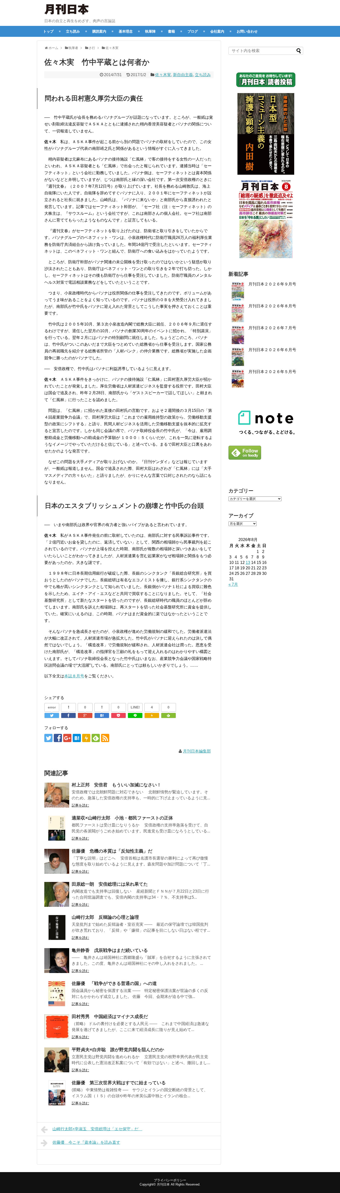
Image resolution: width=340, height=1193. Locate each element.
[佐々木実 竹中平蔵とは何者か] (101, 715)
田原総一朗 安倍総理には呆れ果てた (110, 884)
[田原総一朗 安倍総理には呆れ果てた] (56, 894)
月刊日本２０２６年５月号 (272, 372)
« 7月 (233, 584)
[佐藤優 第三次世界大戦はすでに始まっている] (56, 1093)
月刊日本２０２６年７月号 (272, 328)
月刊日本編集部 (197, 751)
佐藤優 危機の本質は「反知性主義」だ (112, 851)
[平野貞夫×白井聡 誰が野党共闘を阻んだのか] (56, 1059)
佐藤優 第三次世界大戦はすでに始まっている (119, 1082)
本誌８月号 (74, 676)
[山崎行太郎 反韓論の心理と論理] (56, 927)
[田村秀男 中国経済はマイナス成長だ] (56, 1026)
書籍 (171, 31)
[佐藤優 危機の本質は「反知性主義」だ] (56, 861)
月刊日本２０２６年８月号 (272, 306)
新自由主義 (183, 75)
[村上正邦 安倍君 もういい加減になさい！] (56, 795)
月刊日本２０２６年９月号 (272, 284)
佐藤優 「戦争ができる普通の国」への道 (114, 983)
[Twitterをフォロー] (48, 738)
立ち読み (73, 31)
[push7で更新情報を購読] (86, 738)
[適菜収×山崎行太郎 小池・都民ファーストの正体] (56, 828)
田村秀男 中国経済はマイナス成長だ (110, 1016)
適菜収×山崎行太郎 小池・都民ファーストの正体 (122, 817)
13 (248, 562)
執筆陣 (150, 31)
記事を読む (80, 805)
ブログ (192, 31)
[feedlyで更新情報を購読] (96, 738)
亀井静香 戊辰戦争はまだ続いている (110, 950)
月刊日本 (163, 1184)
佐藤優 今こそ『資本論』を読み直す (86, 1142)
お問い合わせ (247, 31)
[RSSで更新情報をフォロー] (105, 738)
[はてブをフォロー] (77, 738)
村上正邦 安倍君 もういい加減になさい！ (116, 784)
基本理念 (126, 31)
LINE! (135, 707)
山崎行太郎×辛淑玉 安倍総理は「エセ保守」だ (97, 1129)
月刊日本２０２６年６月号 (272, 350)
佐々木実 (163, 75)
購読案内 (99, 31)
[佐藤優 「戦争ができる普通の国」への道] (56, 993)
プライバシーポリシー (170, 1180)
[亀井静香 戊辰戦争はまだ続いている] (56, 960)
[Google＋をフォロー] (67, 738)
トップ (48, 31)
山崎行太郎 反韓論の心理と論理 (105, 917)
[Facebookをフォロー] (58, 738)
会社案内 (217, 31)
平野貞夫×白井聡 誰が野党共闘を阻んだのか (118, 1049)
